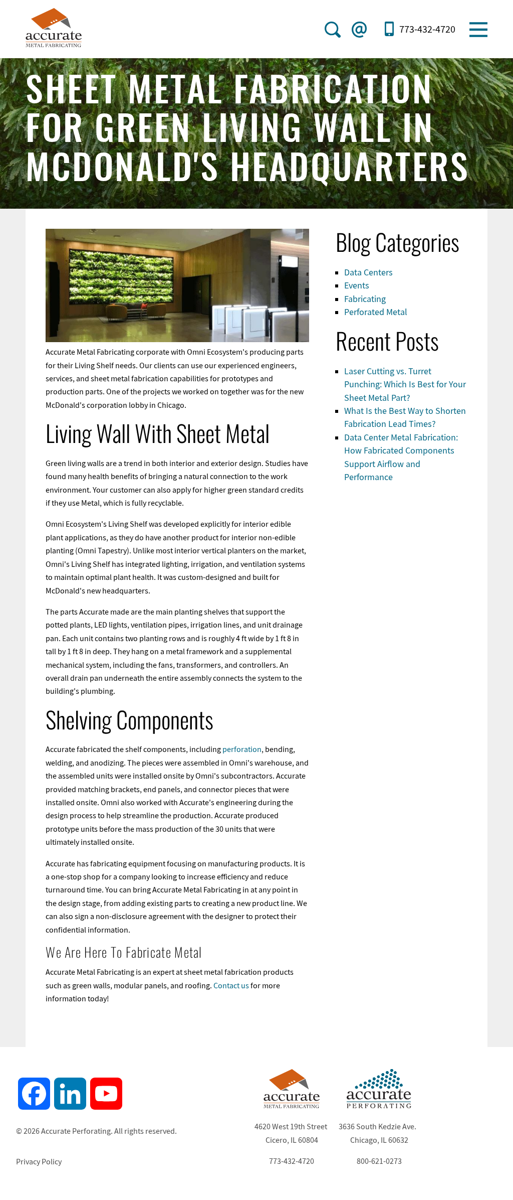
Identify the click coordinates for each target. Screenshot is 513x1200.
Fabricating (365, 299)
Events (356, 285)
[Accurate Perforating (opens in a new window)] (379, 1106)
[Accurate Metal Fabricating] (292, 1106)
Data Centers (368, 272)
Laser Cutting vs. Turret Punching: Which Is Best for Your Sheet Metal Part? (405, 384)
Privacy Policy (39, 1162)
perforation (242, 749)
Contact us (231, 986)
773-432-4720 (427, 29)
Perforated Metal (375, 312)
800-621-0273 (379, 1161)
